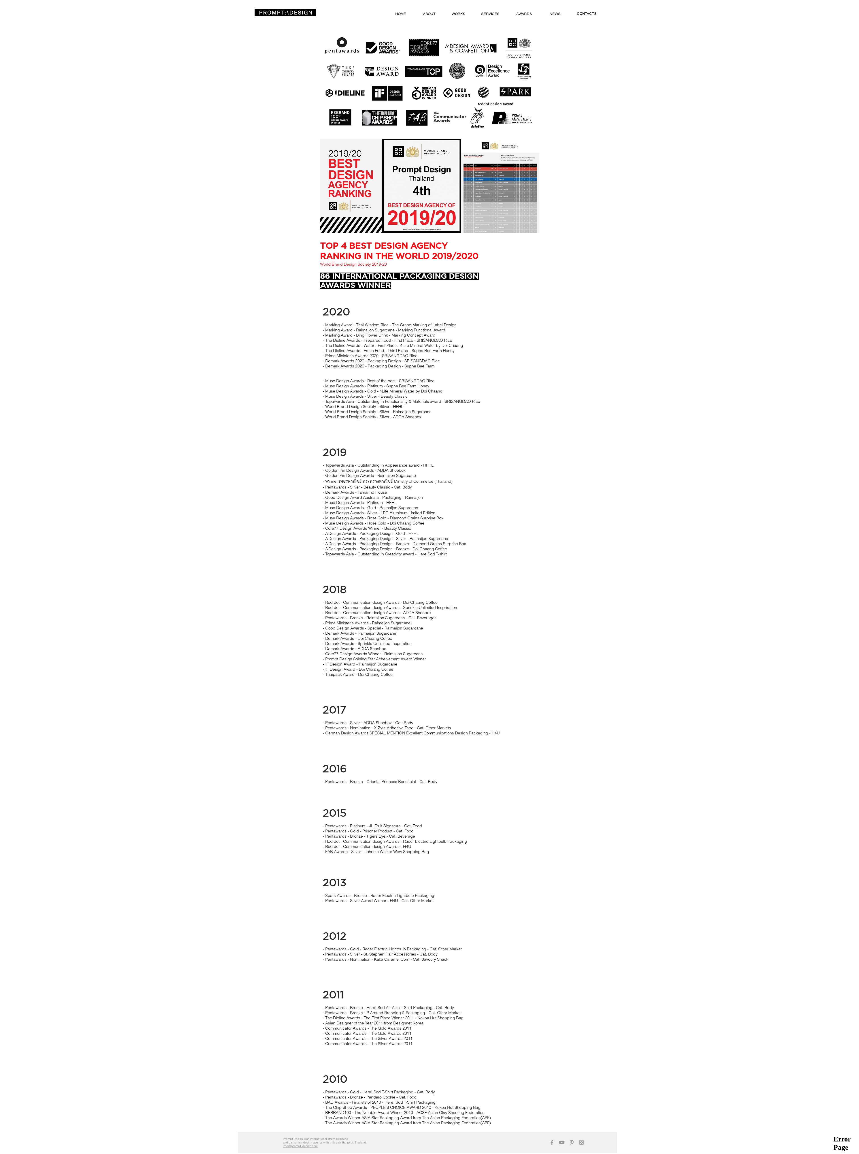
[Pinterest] (571, 1142)
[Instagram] (581, 1142)
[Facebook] (552, 1142)
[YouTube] (562, 1142)
